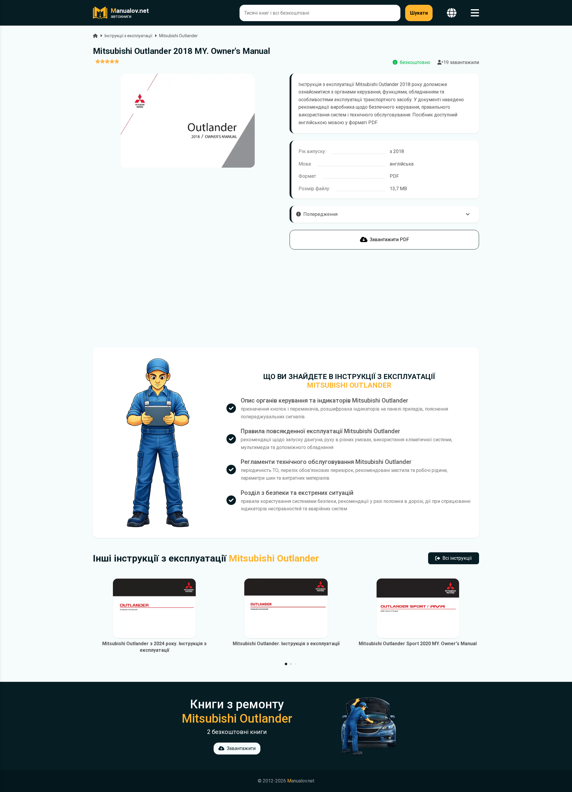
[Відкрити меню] (475, 13)
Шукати (419, 13)
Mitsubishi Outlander (178, 35)
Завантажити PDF (389, 239)
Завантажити (241, 748)
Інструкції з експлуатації (128, 35)
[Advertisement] (187, 298)
